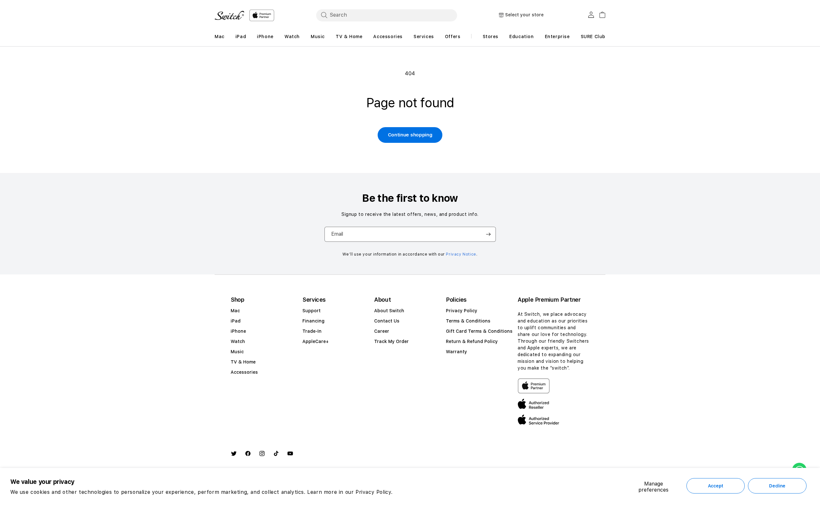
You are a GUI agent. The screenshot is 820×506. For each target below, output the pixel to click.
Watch (238, 341)
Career (381, 331)
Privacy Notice (461, 254)
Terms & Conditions (468, 320)
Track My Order (391, 341)
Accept (715, 485)
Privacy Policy (461, 310)
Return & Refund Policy (472, 341)
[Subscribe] (488, 234)
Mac (235, 310)
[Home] (229, 15)
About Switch (389, 310)
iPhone (238, 331)
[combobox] (386, 15)
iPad (236, 320)
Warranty (456, 351)
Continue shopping (410, 135)
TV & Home (243, 361)
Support (311, 310)
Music (237, 351)
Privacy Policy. (374, 492)
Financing (313, 320)
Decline (777, 485)
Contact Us (386, 320)
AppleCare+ (315, 341)
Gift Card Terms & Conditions (479, 331)
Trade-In (312, 331)
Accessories (244, 372)
